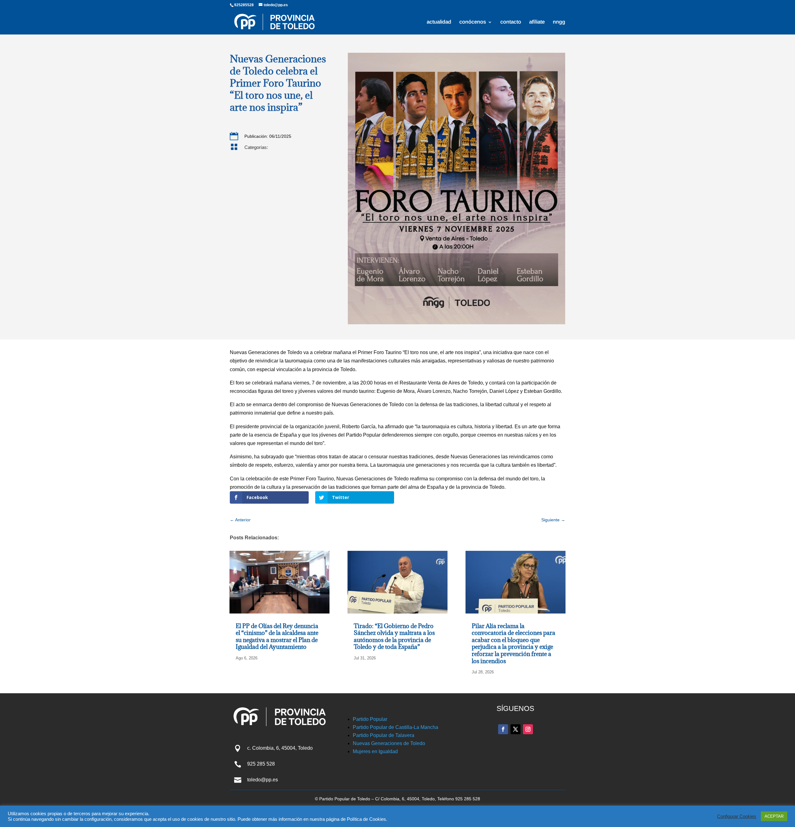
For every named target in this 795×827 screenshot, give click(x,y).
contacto (510, 22)
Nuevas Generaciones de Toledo (389, 743)
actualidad (439, 22)
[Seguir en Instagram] (528, 729)
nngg (559, 22)
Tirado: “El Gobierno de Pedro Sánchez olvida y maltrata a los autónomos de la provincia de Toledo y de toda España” (394, 636)
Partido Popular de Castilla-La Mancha (395, 727)
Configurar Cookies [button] (736, 816)
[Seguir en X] (515, 729)
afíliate (537, 22)
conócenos (472, 22)
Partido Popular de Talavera (383, 735)
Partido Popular (370, 719)
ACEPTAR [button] (774, 816)
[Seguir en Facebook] (503, 729)
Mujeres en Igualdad (375, 751)
